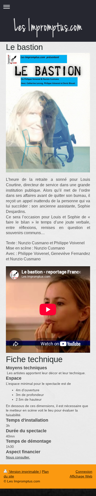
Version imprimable (24, 472)
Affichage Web (81, 476)
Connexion (84, 472)
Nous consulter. (18, 457)
